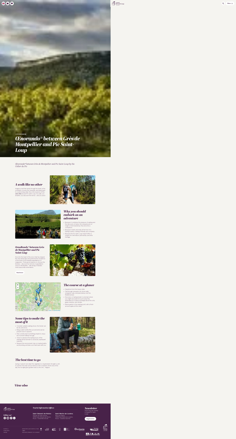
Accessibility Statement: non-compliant (31, 432)
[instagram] (5, 418)
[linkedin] (14, 418)
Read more (20, 272)
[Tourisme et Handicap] (93, 434)
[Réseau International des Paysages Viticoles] (46, 429)
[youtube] (8, 418)
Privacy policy (6, 430)
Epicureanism (21, 134)
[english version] (3, 3)
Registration (90, 418)
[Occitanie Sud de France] (79, 429)
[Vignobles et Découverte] (67, 429)
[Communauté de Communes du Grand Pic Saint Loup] (105, 427)
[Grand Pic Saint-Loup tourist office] (118, 3)
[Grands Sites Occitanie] (60, 429)
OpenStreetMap (56, 310)
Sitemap (5, 432)
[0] (12, 3)
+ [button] (17, 285)
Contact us (6, 428)
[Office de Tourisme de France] (41, 429)
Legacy (23, 430)
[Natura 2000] (54, 429)
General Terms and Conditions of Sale (30, 428)
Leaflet (49, 310)
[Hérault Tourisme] (94, 429)
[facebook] (11, 418)
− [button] (17, 287)
